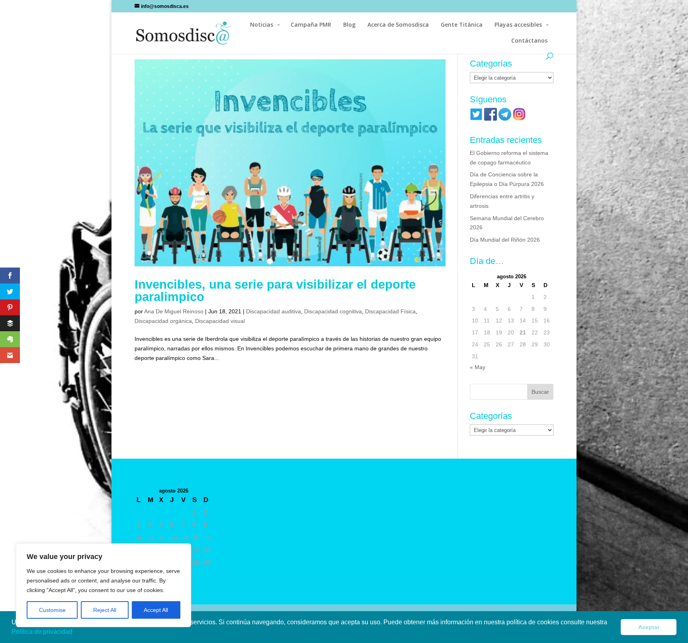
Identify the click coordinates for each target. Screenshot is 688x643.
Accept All (156, 610)
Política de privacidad (43, 631)
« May (477, 367)
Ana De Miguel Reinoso (173, 311)
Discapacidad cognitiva (333, 311)
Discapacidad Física (390, 311)
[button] (75, 632)
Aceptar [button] (648, 627)
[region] (103, 585)
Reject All (104, 610)
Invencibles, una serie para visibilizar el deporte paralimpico (275, 291)
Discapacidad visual (220, 321)
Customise (52, 610)
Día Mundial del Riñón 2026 (505, 239)
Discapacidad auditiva (273, 311)
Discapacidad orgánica (163, 321)
